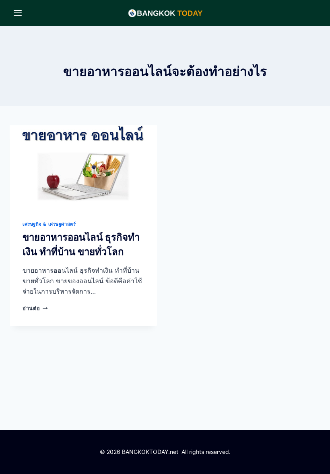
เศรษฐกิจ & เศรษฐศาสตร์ (49, 224)
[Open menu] (18, 13)
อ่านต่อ (35, 308)
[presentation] (83, 166)
